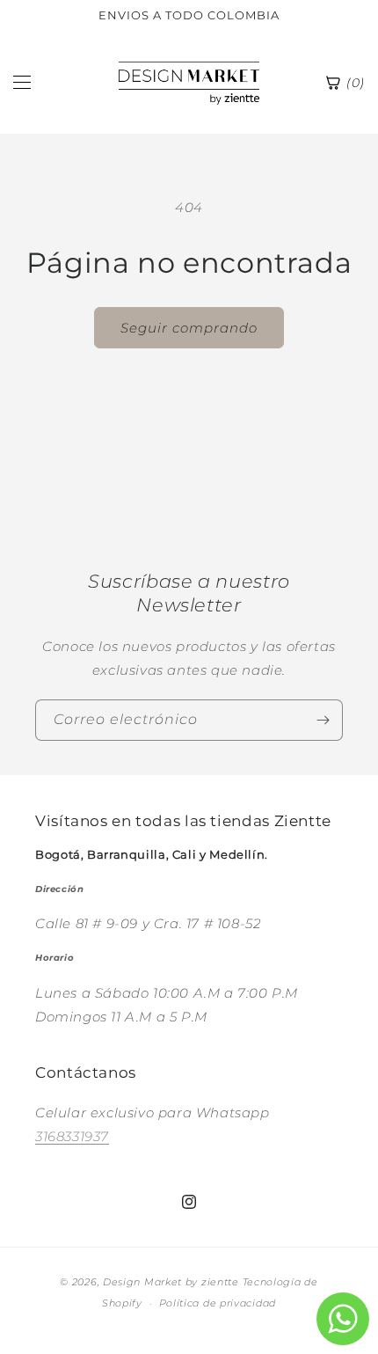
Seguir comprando (189, 327)
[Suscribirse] (322, 720)
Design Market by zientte (171, 1282)
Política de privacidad (217, 1303)
